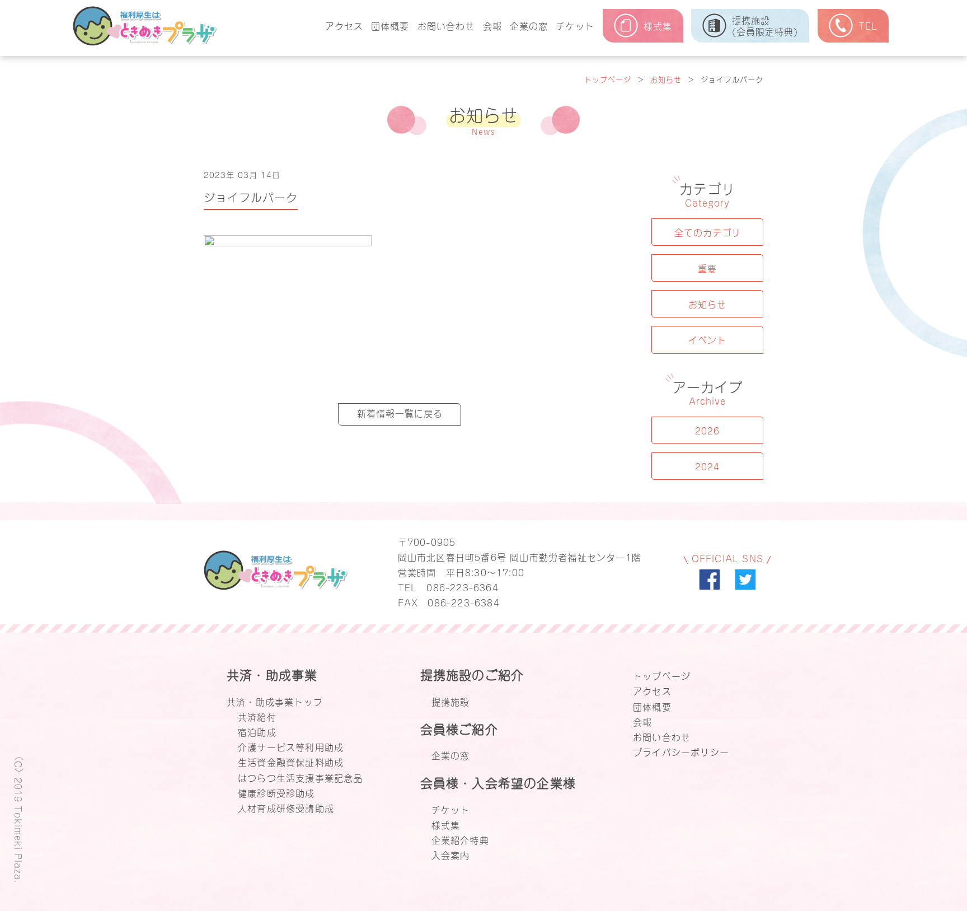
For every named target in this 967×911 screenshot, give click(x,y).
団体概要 (390, 25)
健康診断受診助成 (276, 792)
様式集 (446, 824)
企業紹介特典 (460, 839)
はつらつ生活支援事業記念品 (300, 777)
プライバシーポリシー (681, 751)
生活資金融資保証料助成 (291, 761)
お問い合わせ (446, 25)
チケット (575, 25)
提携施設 (450, 701)
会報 (492, 25)
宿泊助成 (257, 731)
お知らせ (666, 78)
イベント (707, 339)
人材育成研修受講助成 (286, 807)
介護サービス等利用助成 (291, 746)
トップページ (607, 78)
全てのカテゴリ (707, 232)
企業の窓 (529, 25)
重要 (707, 267)
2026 (707, 430)
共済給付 (257, 716)
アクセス (344, 25)
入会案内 (450, 854)
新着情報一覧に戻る (400, 413)
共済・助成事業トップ (275, 701)
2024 (707, 466)
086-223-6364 (462, 587)
